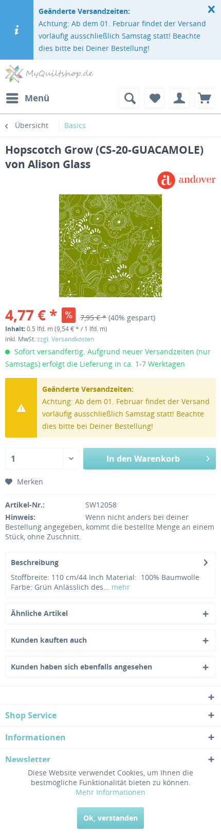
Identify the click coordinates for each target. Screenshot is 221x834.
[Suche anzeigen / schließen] (129, 98)
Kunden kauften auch (49, 640)
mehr (119, 587)
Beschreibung (35, 562)
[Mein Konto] (179, 98)
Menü (37, 98)
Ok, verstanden (110, 818)
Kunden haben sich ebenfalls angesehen (81, 667)
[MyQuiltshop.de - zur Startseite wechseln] (49, 74)
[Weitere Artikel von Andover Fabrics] (186, 180)
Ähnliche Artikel (39, 613)
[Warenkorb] (204, 98)
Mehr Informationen (110, 792)
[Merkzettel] (154, 98)
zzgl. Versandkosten (65, 339)
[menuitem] (27, 98)
